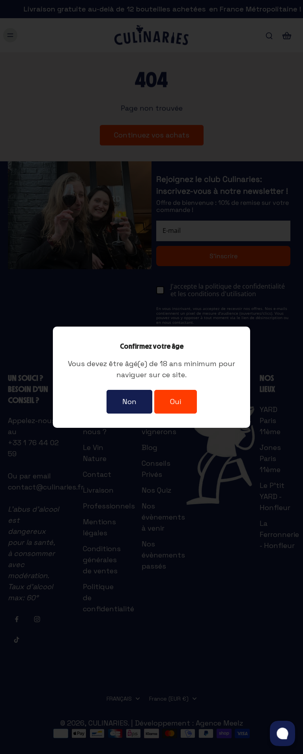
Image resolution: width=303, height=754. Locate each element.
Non (129, 401)
